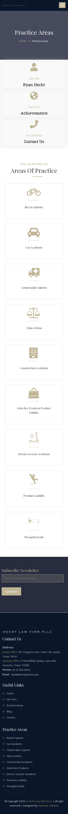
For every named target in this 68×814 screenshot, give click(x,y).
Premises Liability (34, 495)
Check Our (34, 107)
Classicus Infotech (48, 805)
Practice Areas (15, 705)
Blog (9, 711)
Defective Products (18, 768)
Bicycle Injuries (34, 207)
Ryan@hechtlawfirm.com (24, 674)
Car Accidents (34, 247)
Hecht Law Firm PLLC (40, 801)
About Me (34, 78)
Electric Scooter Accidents (34, 454)
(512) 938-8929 (21, 669)
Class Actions (34, 328)
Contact (11, 717)
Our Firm (12, 699)
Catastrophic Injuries (34, 287)
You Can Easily (34, 135)
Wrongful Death (34, 537)
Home (10, 693)
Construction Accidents (34, 368)
